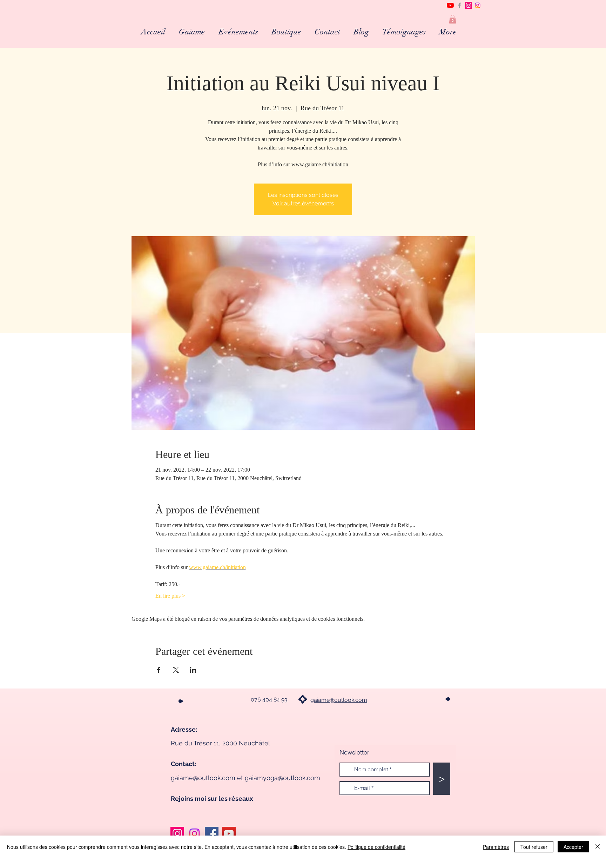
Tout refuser (533, 846)
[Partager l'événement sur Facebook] (158, 670)
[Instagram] (468, 5)
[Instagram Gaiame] (177, 833)
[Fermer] (597, 846)
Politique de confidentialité (376, 846)
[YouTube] (229, 833)
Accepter (573, 846)
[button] (452, 19)
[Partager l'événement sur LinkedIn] (193, 670)
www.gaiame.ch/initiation (217, 567)
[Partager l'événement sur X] (176, 670)
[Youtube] (450, 5)
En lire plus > (170, 596)
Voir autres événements (303, 203)
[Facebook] (211, 833)
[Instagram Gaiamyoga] (477, 5)
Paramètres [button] (496, 846)
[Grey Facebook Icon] (459, 5)
